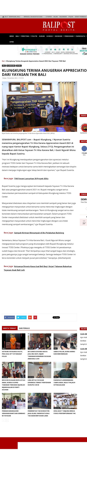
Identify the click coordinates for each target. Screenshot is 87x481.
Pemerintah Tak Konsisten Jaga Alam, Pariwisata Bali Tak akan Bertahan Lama (39, 413)
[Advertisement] (43, 465)
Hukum (42, 36)
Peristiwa (25, 36)
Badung (57, 408)
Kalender (63, 17)
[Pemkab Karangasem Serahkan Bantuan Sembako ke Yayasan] (13, 401)
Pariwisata (80, 36)
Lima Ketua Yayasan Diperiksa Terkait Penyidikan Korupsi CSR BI (39, 382)
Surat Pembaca (80, 17)
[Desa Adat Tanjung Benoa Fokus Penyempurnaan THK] (65, 401)
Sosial (19, 65)
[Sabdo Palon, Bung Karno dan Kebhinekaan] (65, 341)
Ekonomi (58, 36)
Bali (17, 36)
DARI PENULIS (24, 328)
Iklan (55, 17)
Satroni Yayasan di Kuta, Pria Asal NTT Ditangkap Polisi (12, 353)
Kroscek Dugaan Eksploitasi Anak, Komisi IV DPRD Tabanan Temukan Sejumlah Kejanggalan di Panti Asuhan (13, 385)
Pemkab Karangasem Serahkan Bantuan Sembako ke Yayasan (13, 413)
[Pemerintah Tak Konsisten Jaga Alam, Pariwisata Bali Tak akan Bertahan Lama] (39, 401)
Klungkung (11, 65)
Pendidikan (69, 36)
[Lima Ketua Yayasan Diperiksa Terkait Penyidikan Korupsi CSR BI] (39, 370)
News (12, 36)
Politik (34, 36)
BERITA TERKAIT (9, 328)
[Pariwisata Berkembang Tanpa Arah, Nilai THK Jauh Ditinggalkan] (65, 370)
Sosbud (49, 36)
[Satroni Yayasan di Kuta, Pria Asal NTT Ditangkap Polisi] (13, 341)
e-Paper (49, 17)
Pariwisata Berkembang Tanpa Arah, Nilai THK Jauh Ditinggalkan (64, 382)
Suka (84, 147)
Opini (12, 42)
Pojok (71, 17)
